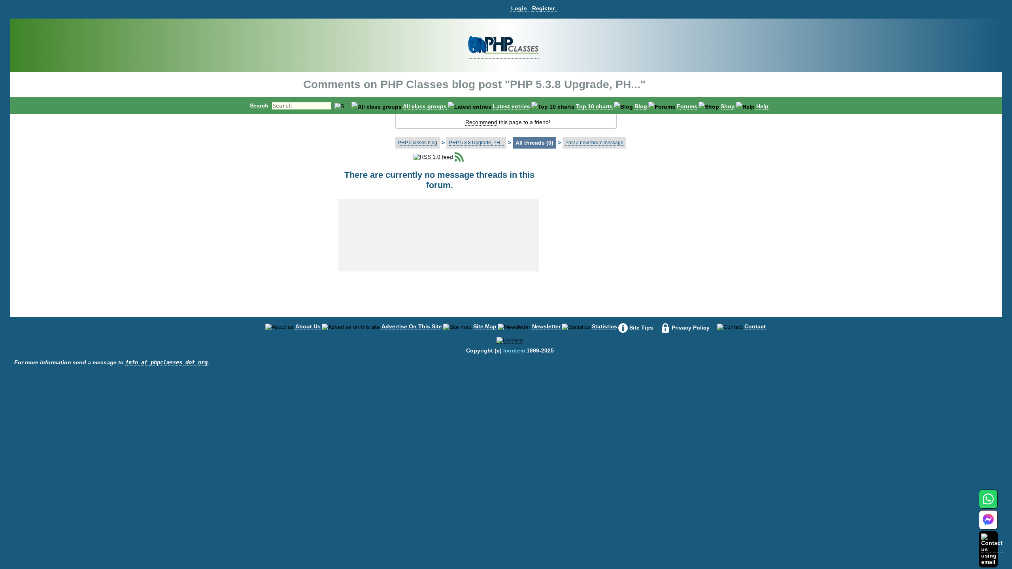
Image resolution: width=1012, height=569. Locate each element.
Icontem (514, 350)
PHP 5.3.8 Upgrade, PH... (476, 142)
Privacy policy (691, 327)
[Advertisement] (613, 219)
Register (543, 8)
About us (308, 326)
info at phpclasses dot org (166, 362)
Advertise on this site (411, 326)
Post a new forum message (594, 142)
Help (762, 106)
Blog (640, 106)
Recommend (481, 122)
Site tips (641, 327)
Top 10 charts (594, 106)
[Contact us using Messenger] (988, 524)
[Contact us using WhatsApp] (988, 503)
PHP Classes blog (417, 142)
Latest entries (511, 106)
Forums (687, 106)
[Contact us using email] (992, 549)
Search (259, 105)
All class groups (425, 106)
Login (519, 8)
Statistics (604, 326)
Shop (728, 106)
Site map (485, 326)
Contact (755, 326)
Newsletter (546, 326)
